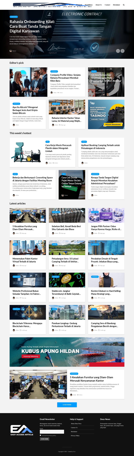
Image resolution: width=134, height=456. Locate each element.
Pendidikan (89, 5)
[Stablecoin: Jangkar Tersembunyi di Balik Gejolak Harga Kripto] (67, 280)
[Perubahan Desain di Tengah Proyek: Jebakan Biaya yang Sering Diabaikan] (106, 247)
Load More (67, 404)
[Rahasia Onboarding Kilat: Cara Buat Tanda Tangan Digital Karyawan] (67, 34)
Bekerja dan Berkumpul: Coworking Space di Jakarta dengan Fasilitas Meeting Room (33, 179)
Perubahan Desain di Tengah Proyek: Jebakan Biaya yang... (105, 260)
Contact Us (74, 427)
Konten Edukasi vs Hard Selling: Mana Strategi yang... (106, 292)
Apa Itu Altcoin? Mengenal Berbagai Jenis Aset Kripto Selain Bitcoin (25, 110)
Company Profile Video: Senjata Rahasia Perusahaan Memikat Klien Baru (65, 78)
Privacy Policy (75, 435)
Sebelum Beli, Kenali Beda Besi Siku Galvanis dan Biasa (66, 227)
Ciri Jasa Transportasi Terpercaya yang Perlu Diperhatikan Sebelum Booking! (106, 78)
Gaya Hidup (62, 5)
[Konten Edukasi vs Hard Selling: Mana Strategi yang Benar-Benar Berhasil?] (106, 280)
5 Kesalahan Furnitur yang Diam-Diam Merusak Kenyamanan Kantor (91, 379)
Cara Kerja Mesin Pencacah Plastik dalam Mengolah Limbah (58, 148)
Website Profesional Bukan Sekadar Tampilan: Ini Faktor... (27, 292)
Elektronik (14, 16)
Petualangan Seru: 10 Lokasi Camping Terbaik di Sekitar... (65, 260)
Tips (47, 141)
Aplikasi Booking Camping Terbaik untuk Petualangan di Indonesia (100, 146)
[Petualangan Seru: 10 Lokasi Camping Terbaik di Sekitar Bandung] (67, 247)
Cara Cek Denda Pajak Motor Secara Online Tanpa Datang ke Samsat (72, 182)
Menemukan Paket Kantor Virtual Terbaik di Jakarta (25, 260)
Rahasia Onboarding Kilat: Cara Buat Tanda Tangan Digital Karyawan (32, 26)
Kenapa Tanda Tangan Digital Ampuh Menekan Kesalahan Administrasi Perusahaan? (104, 181)
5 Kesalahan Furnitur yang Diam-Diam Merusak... (25, 227)
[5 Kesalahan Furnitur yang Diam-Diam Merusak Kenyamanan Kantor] (28, 215)
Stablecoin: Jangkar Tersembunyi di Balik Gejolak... (66, 292)
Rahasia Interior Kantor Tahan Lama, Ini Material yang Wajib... (66, 119)
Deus (74, 451)
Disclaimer (116, 5)
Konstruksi (56, 103)
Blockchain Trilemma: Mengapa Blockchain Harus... (27, 324)
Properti (79, 5)
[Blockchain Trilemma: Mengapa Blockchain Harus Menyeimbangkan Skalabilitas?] (28, 312)
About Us (98, 5)
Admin (14, 51)
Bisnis (43, 5)
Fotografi (54, 71)
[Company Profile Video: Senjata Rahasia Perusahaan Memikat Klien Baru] (28, 82)
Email (41, 428)
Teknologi (51, 5)
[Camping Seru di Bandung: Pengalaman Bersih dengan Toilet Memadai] (106, 312)
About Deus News (76, 423)
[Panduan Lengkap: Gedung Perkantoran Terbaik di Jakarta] (67, 312)
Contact (107, 5)
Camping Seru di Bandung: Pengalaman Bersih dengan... (104, 324)
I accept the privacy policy (49, 435)
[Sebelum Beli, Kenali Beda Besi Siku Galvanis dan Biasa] (67, 215)
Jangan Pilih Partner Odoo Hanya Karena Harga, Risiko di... (106, 227)
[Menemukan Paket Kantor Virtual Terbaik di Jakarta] (28, 247)
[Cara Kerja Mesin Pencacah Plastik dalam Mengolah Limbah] (26, 152)
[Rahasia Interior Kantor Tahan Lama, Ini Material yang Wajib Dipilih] (67, 107)
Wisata (71, 5)
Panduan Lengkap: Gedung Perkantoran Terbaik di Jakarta (66, 324)
